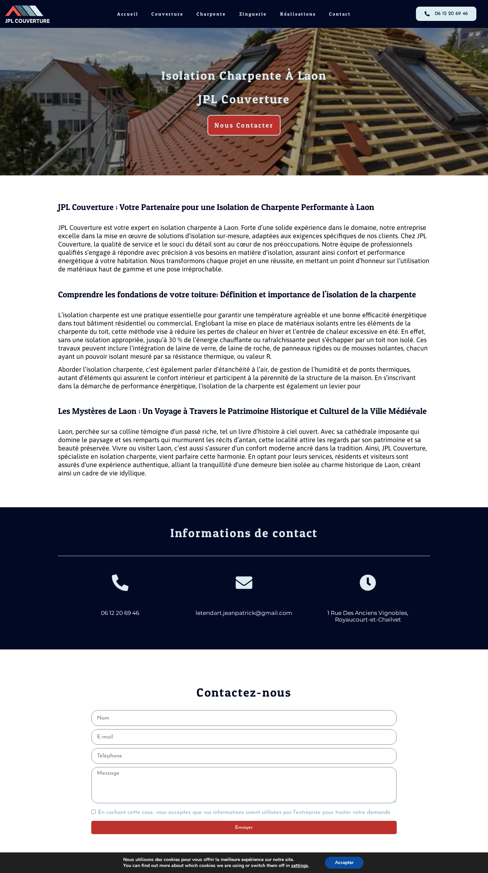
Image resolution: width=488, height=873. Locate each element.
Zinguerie (253, 14)
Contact (340, 14)
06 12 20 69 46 (120, 613)
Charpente (211, 14)
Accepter (344, 862)
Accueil (127, 14)
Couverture (167, 14)
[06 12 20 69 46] (120, 582)
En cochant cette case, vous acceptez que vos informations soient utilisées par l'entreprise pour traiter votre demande (244, 813)
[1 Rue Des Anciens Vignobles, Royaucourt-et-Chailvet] (368, 582)
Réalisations (298, 14)
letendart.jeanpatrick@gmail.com (244, 613)
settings (299, 866)
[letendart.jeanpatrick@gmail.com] (244, 582)
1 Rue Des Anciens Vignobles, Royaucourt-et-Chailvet (367, 616)
